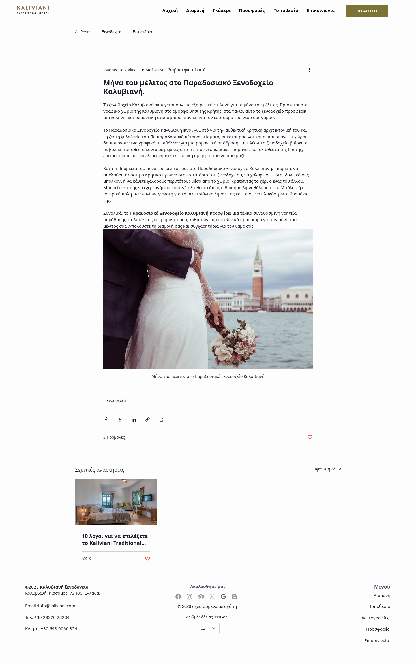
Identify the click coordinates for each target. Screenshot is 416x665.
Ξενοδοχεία (111, 31)
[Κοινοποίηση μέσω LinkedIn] (133, 419)
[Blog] (234, 596)
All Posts (82, 31)
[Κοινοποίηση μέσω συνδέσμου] (147, 419)
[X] (212, 596)
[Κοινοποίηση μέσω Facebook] (106, 419)
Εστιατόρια (142, 31)
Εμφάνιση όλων (326, 469)
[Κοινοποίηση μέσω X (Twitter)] (120, 419)
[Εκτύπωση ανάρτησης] (161, 419)
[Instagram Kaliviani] (189, 596)
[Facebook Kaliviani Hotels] (178, 596)
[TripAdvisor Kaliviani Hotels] (200, 596)
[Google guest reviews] (223, 596)
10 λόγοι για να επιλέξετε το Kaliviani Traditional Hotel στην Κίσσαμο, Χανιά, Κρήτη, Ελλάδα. (115, 539)
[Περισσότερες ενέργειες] (309, 69)
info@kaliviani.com (56, 605)
